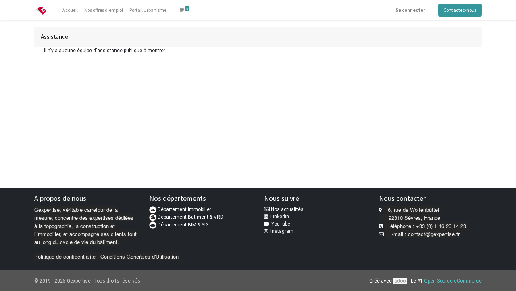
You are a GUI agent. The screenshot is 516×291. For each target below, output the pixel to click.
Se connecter (410, 10)
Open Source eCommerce (453, 281)
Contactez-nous (459, 10)
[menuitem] (70, 10)
